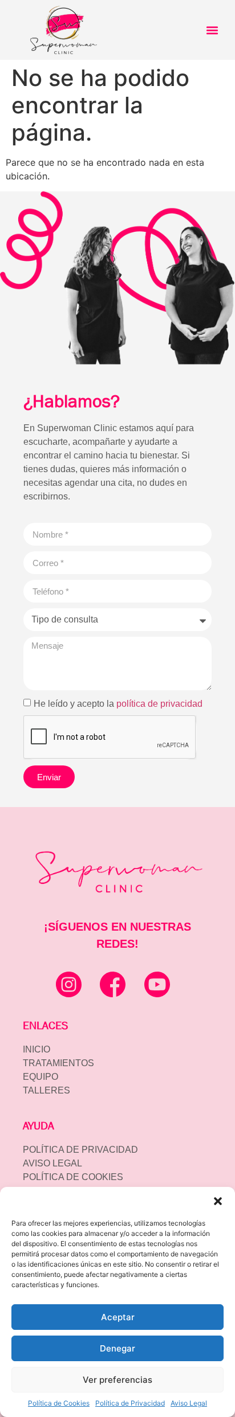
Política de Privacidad (130, 1403)
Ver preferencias (117, 1379)
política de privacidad (159, 704)
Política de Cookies (59, 1403)
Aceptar (118, 1317)
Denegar (117, 1348)
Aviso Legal (189, 1403)
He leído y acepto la (118, 704)
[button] (218, 1201)
